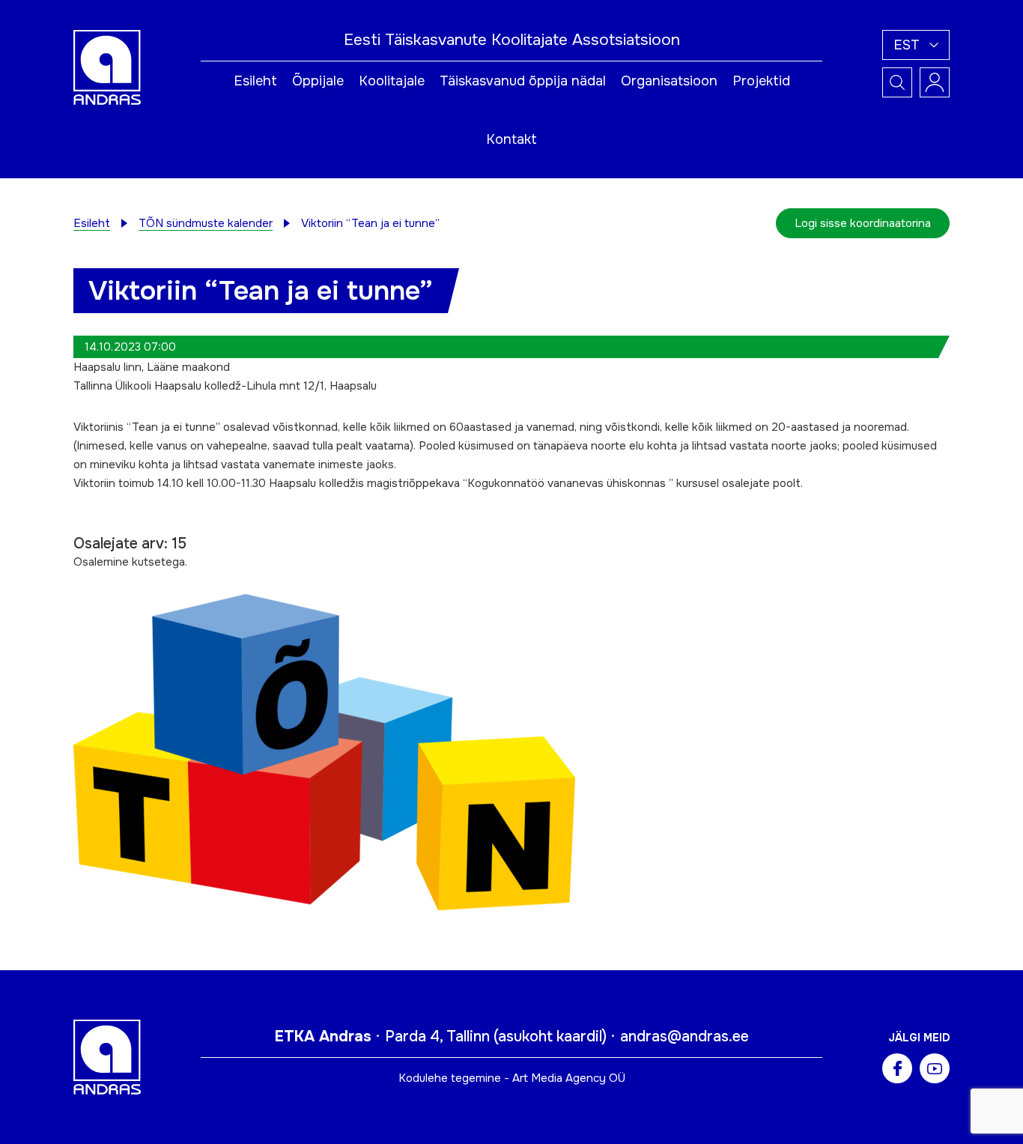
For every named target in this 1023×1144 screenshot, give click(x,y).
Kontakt (511, 139)
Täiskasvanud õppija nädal (523, 81)
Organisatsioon (669, 81)
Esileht (255, 81)
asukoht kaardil (550, 1036)
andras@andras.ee (684, 1036)
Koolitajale (392, 81)
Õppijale (318, 81)
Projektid (761, 81)
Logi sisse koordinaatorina (863, 223)
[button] (916, 45)
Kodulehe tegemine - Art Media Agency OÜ (511, 1078)
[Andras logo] (107, 66)
